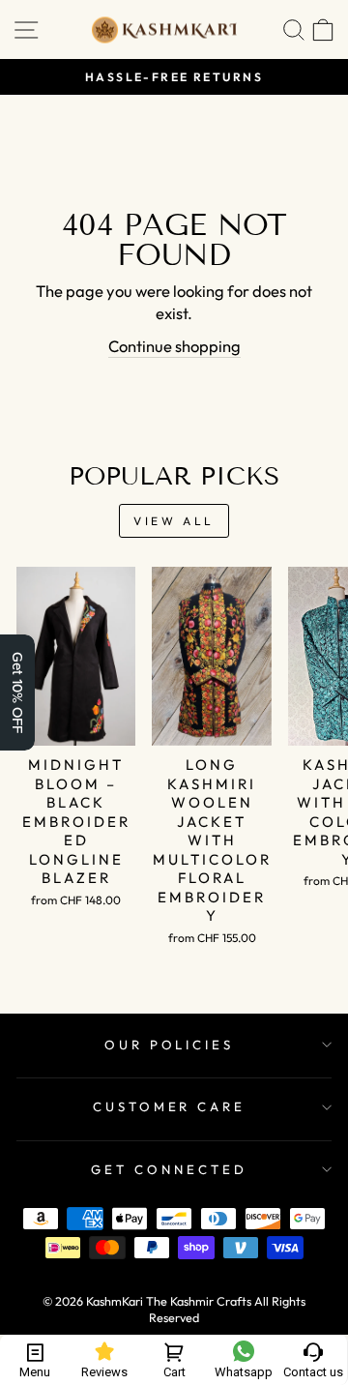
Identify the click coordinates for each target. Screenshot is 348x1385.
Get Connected (169, 1169)
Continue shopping (174, 346)
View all (174, 521)
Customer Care (169, 1106)
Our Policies (169, 1044)
